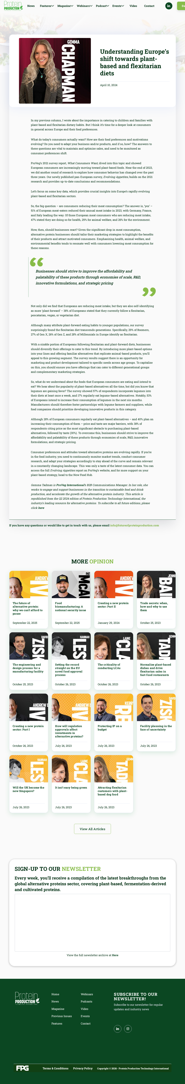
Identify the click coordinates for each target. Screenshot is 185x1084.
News (31, 6)
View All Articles (92, 829)
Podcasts (86, 1001)
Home (55, 994)
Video (133, 6)
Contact (149, 6)
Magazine (57, 1009)
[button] (47, 6)
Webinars (87, 994)
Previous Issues (61, 1016)
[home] (13, 6)
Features (56, 1023)
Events (85, 1016)
